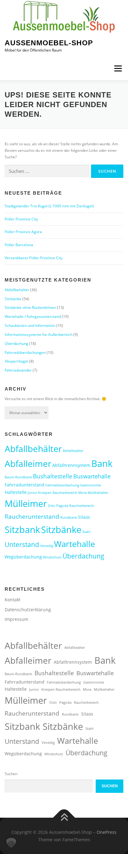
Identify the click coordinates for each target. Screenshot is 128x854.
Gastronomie (90, 485)
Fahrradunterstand (24, 485)
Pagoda (62, 506)
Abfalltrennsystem (71, 465)
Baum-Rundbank (18, 477)
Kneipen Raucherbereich (57, 492)
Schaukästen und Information (30, 325)
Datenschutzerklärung (28, 609)
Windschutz (52, 557)
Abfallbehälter (17, 289)
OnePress (107, 832)
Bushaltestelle (52, 476)
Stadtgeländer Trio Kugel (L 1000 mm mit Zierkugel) (49, 206)
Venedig (46, 546)
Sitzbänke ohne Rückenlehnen (30, 307)
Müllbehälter (98, 492)
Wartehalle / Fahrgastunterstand (33, 316)
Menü (117, 68)
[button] (11, 843)
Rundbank (68, 517)
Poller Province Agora (23, 231)
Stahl (86, 532)
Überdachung (16, 343)
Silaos (84, 517)
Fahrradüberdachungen (25, 352)
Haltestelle (16, 492)
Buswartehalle (92, 476)
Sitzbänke (13, 298)
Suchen (11, 773)
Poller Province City (21, 219)
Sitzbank (22, 529)
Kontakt (13, 600)
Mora (82, 492)
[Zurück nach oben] (64, 818)
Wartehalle (74, 543)
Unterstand (22, 544)
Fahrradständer (18, 370)
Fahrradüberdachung (62, 485)
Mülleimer (26, 503)
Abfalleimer (28, 463)
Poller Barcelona (19, 244)
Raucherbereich (81, 506)
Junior (32, 492)
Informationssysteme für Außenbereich (38, 334)
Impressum (16, 619)
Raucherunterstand (32, 516)
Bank (101, 463)
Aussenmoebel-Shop (49, 43)
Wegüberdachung (23, 557)
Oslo (51, 506)
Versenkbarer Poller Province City (33, 257)
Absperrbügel (16, 361)
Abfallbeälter (73, 451)
